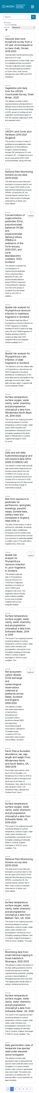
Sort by (13, 25)
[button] (6, 30)
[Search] (33, 17)
